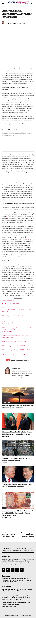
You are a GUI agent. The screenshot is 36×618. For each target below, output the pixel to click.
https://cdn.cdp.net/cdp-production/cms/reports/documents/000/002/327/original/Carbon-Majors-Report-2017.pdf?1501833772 (17, 302)
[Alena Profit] (3, 22)
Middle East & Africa (6, 402)
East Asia (4, 481)
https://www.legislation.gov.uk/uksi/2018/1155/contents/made (17, 346)
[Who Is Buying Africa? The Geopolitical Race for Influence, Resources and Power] (18, 395)
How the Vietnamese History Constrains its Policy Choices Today (8, 534)
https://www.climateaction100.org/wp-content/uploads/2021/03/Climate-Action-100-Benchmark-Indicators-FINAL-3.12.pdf (18, 310)
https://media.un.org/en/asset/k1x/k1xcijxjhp (14, 354)
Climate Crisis (19, 360)
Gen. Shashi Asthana (7, 489)
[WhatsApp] (11, 28)
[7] (8, 218)
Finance (3, 508)
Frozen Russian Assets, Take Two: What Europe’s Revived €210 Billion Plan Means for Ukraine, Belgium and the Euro (17, 513)
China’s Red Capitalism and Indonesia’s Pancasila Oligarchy (27, 534)
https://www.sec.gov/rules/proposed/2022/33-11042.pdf (16, 350)
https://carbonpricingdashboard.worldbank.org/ (14, 341)
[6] (11, 211)
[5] (20, 199)
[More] (26, 28)
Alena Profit (13, 23)
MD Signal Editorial (6, 517)
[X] (7, 28)
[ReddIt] (18, 28)
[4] (10, 193)
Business (13, 360)
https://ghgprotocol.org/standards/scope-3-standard (15, 316)
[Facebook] (3, 28)
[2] (12, 106)
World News (4, 455)
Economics (26, 360)
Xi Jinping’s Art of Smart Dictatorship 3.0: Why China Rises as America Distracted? (17, 486)
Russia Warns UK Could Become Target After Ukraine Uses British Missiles (16, 459)
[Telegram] (22, 28)
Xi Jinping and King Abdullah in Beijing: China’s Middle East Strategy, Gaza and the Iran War (17, 433)
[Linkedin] (15, 28)
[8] (28, 239)
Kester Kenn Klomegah (7, 410)
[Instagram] (8, 570)
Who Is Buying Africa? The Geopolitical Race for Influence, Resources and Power (17, 407)
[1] (23, 81)
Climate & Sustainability (9, 7)
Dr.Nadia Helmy (5, 436)
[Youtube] (22, 570)
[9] (24, 247)
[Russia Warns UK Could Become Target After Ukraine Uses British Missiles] (18, 448)
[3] (20, 162)
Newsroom (4, 462)
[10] (32, 295)
